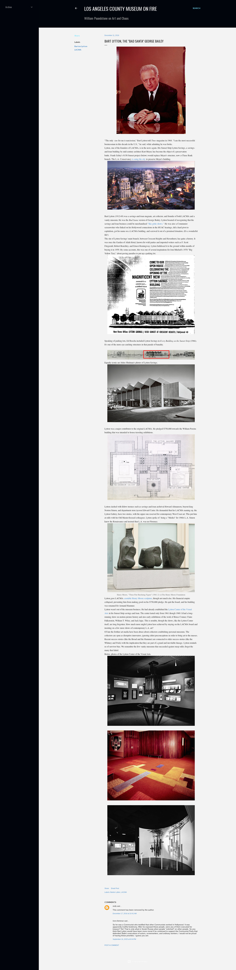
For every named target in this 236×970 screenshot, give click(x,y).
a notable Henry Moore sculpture (138, 598)
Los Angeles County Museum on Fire (120, 8)
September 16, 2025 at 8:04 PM (124, 939)
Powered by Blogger (139, 961)
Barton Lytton (80, 46)
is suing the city (138, 159)
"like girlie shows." (156, 223)
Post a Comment (111, 945)
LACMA (77, 50)
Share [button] (77, 35)
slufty (114, 906)
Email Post (115, 888)
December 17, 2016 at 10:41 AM (125, 914)
